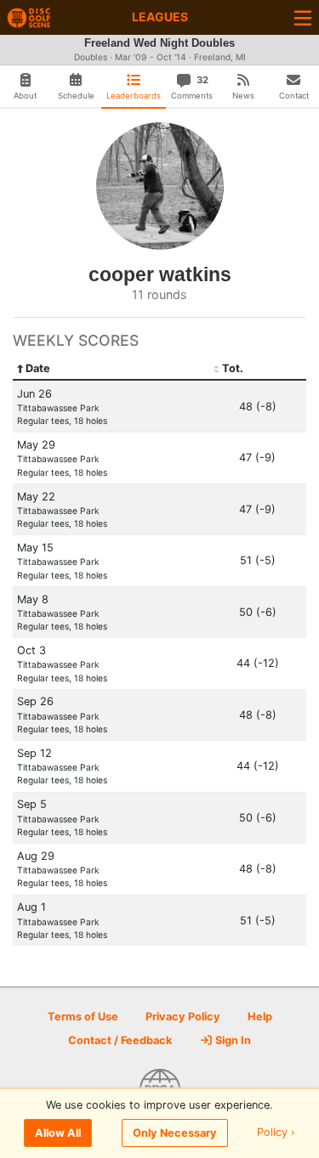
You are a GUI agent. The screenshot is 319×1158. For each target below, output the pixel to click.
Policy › (276, 1132)
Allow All (58, 1133)
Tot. (232, 368)
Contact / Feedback (120, 1040)
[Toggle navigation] (302, 17)
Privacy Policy (182, 1016)
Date (38, 368)
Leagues (160, 16)
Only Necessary (175, 1133)
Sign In (232, 1040)
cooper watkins (159, 274)
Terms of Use (83, 1016)
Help (260, 1016)
